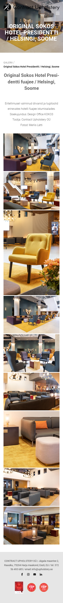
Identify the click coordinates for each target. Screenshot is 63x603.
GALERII (8, 62)
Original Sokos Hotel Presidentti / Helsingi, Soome (31, 66)
